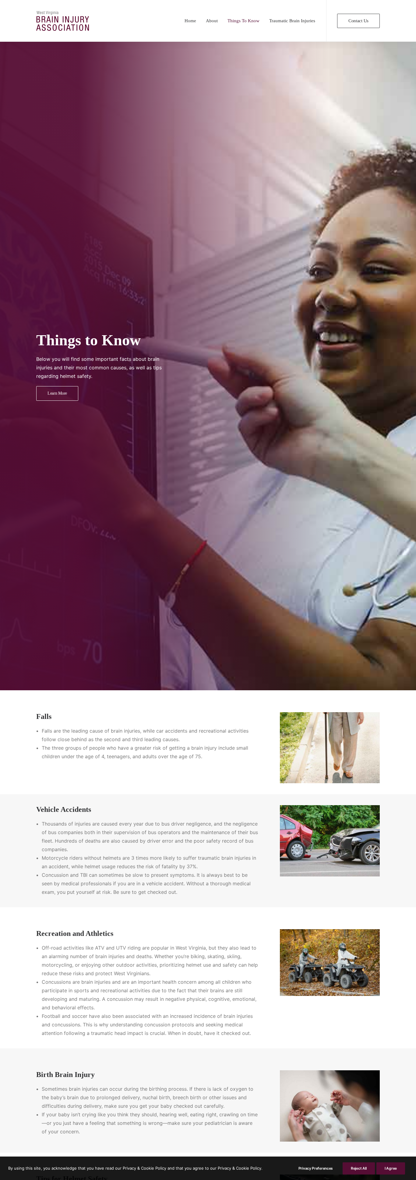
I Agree (391, 1168)
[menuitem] (190, 21)
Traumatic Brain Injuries (292, 20)
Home (190, 20)
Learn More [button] (57, 393)
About (212, 20)
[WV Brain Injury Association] (62, 21)
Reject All (359, 1168)
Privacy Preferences (315, 1168)
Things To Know (243, 20)
